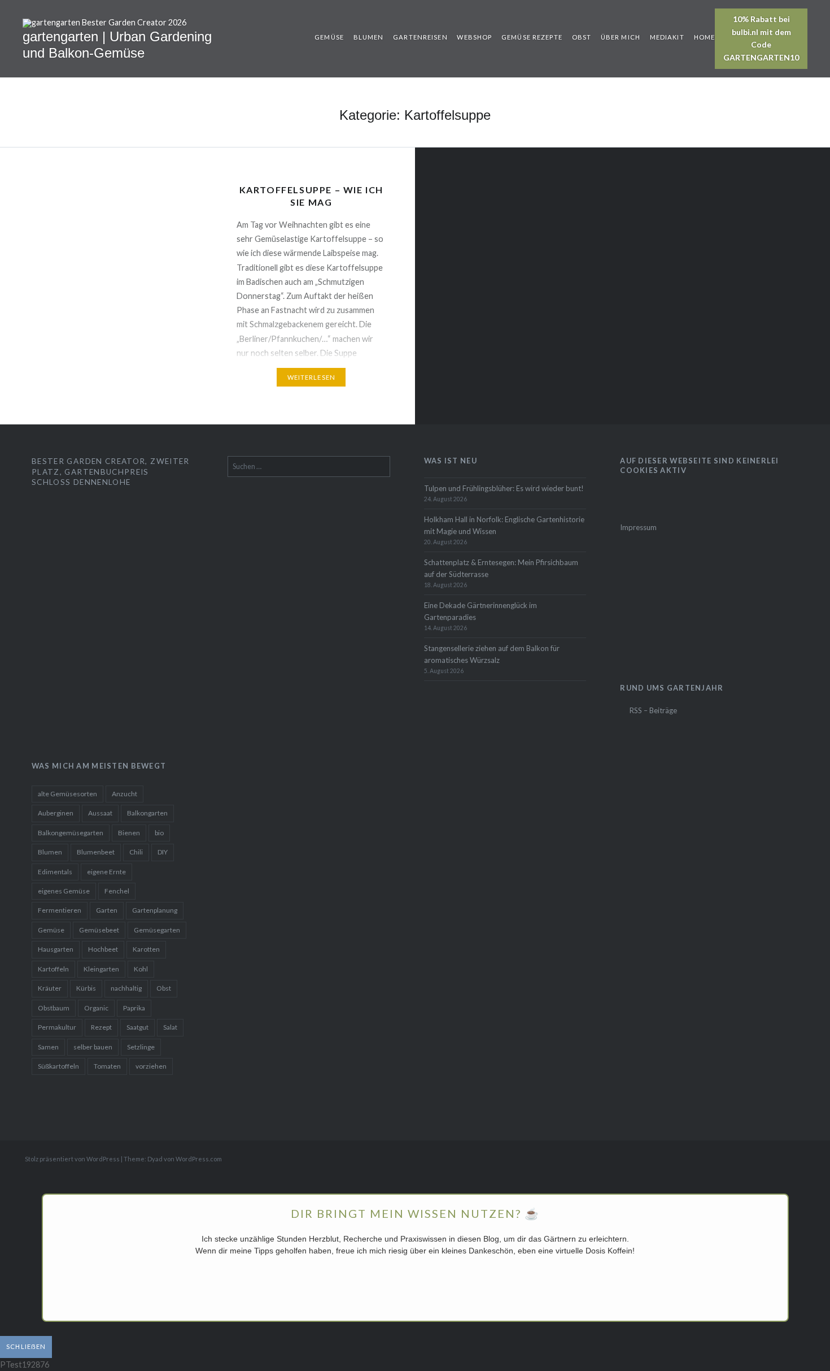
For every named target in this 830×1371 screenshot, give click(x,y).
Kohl (141, 969)
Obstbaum (53, 1008)
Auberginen (55, 813)
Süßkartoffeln (58, 1066)
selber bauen (92, 1047)
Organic (96, 1008)
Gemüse (329, 37)
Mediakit (667, 37)
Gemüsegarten (157, 930)
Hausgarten (55, 949)
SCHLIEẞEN (26, 1346)
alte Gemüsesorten (67, 793)
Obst (581, 37)
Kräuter (50, 988)
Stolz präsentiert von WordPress (72, 1158)
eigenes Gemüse (64, 891)
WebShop (474, 37)
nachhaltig (126, 988)
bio (159, 832)
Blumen (368, 37)
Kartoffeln (53, 969)
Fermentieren (59, 910)
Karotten (146, 949)
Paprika (134, 1008)
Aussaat (100, 813)
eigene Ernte (106, 871)
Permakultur (57, 1027)
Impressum (638, 527)
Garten (106, 910)
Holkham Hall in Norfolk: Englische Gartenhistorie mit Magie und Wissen (504, 525)
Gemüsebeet (99, 930)
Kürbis (86, 988)
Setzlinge (141, 1047)
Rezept (101, 1027)
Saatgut (137, 1027)
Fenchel (116, 891)
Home (704, 37)
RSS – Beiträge (652, 710)
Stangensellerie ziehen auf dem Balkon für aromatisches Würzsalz (492, 654)
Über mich (620, 37)
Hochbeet (103, 949)
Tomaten (107, 1066)
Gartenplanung (154, 910)
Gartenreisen (420, 37)
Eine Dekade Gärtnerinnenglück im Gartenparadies (480, 611)
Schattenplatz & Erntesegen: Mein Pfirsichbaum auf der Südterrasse (501, 568)
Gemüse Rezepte (531, 37)
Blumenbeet (96, 852)
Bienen (129, 832)
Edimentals (55, 871)
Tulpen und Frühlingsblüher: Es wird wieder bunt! (504, 488)
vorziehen (151, 1066)
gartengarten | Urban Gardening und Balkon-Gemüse (117, 44)
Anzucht (124, 793)
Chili (136, 852)
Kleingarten (101, 969)
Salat (170, 1027)
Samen (48, 1047)
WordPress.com (199, 1158)
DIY (163, 852)
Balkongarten (147, 813)
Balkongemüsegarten (70, 832)
